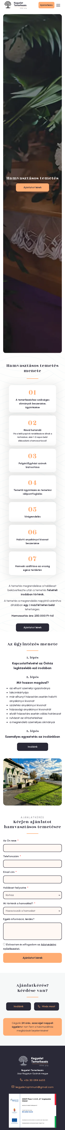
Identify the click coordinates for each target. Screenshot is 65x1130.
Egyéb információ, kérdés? (18, 919)
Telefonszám (11, 856)
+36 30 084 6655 (34, 1080)
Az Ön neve (10, 840)
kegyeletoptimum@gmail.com (35, 1087)
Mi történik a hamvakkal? (18, 903)
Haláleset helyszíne (15, 887)
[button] (58, 6)
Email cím (9, 871)
